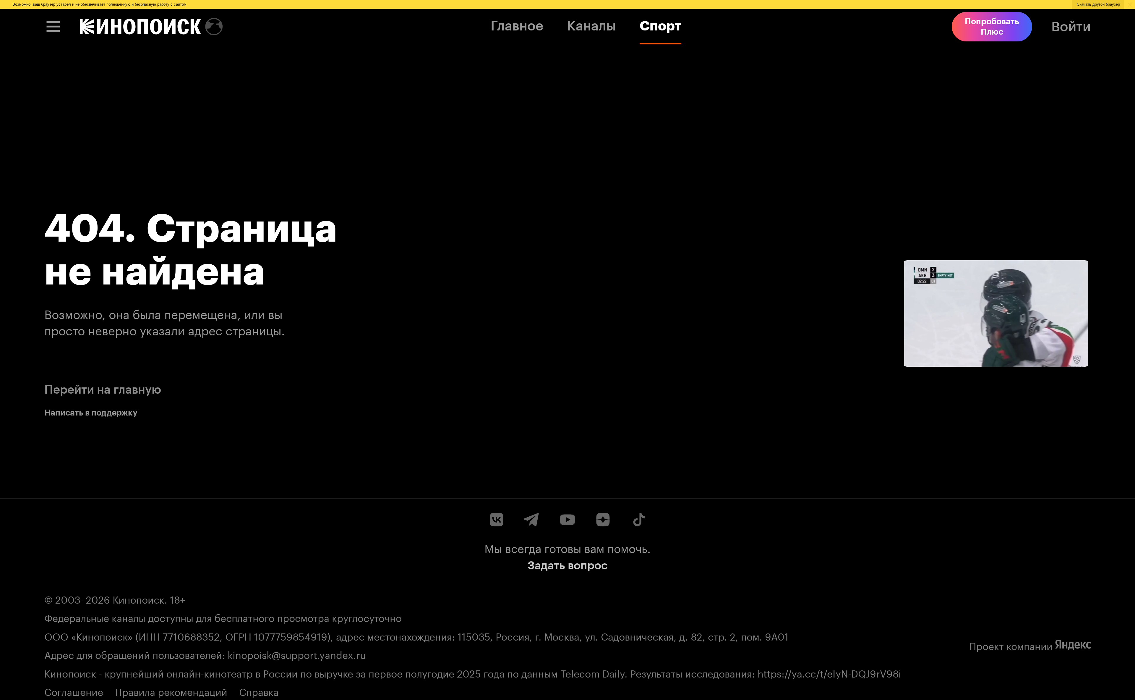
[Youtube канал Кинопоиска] (567, 519)
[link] (140, 26)
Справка (259, 690)
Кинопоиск (138, 598)
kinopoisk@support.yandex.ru (297, 653)
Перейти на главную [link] (102, 389)
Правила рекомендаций (171, 690)
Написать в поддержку (90, 413)
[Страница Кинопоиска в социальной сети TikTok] (638, 519)
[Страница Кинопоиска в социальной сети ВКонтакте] (496, 519)
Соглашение (73, 690)
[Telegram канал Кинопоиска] (532, 519)
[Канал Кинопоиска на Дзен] (603, 519)
